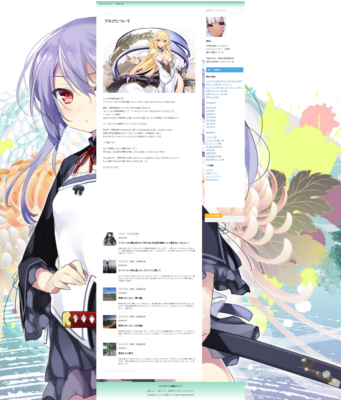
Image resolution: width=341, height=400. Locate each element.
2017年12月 (211, 117)
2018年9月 (210, 111)
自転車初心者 (211, 156)
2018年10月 (211, 107)
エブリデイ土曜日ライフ (170, 386)
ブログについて (105, 4)
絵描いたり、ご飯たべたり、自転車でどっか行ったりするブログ (170, 391)
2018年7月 (210, 114)
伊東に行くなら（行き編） (131, 325)
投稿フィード (211, 173)
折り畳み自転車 (212, 147)
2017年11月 (211, 120)
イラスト (210, 137)
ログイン (210, 170)
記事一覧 (119, 4)
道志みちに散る (125, 353)
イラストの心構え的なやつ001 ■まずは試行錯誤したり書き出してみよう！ (154, 243)
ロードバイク (211, 143)
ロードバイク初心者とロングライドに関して (139, 270)
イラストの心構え (213, 140)
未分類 (209, 150)
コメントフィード (213, 176)
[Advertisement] (125, 199)
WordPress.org (212, 179)
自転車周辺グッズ (213, 159)
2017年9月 (210, 123)
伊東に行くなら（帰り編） (131, 298)
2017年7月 (210, 127)
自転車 (209, 153)
